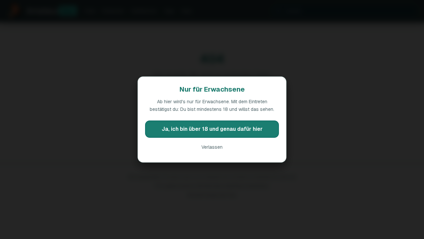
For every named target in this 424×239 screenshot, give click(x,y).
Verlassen (212, 147)
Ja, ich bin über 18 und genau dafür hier (212, 128)
